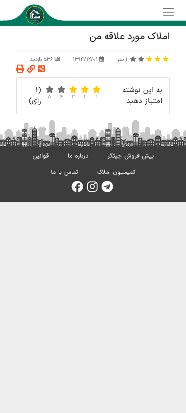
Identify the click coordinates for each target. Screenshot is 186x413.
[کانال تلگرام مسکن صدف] (107, 189)
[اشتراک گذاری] (41, 70)
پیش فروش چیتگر (130, 156)
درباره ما (78, 156)
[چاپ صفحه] (20, 70)
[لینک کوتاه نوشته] (31, 70)
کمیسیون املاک (116, 172)
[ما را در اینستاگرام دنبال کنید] (92, 189)
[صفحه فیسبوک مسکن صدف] (77, 189)
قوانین (41, 156)
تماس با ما (64, 172)
